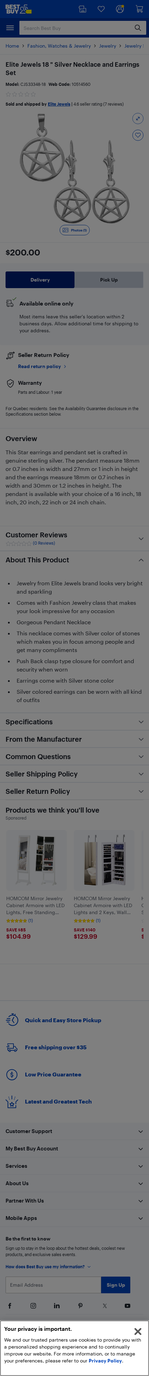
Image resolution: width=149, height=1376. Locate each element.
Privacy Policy (105, 1360)
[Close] (138, 1331)
